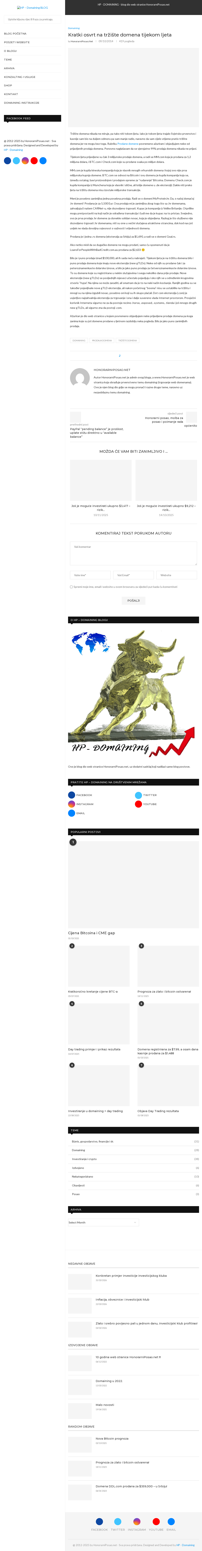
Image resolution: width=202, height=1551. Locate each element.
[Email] (43, 160)
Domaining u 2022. (109, 1381)
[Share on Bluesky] (142, 355)
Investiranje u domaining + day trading (95, 1111)
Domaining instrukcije (21, 102)
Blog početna (15, 33)
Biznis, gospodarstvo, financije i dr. (135, 1141)
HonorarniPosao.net (82, 41)
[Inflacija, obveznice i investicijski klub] (80, 1306)
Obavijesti (135, 1185)
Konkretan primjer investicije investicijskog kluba (131, 1276)
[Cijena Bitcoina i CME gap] (133, 885)
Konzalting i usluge (19, 76)
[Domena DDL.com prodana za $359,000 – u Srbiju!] (80, 1492)
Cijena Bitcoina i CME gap (91, 933)
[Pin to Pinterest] (134, 355)
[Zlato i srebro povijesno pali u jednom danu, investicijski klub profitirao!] (80, 1329)
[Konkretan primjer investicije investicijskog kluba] (80, 1282)
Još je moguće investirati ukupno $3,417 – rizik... (100, 508)
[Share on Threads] (138, 355)
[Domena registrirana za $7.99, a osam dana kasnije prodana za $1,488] (168, 1023)
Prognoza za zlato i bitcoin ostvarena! (164, 991)
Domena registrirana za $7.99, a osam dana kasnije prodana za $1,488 (167, 1051)
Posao (135, 1194)
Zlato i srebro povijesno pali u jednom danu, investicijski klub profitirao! (146, 1323)
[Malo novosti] (80, 1411)
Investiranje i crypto (135, 1159)
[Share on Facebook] (127, 355)
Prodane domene (127, 143)
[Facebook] (7, 160)
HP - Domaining (13, 149)
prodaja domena (102, 340)
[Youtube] (34, 160)
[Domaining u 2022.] (80, 1387)
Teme (8, 59)
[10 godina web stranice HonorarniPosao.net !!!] (80, 1363)
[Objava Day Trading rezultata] (168, 1085)
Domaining (135, 1150)
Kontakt (11, 94)
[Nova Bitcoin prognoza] (80, 1445)
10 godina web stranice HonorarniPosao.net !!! (128, 1357)
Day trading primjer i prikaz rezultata (94, 1049)
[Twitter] (16, 160)
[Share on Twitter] (131, 355)
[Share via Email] (146, 355)
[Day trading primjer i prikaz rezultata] (99, 1023)
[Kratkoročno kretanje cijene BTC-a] (99, 966)
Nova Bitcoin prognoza (112, 1438)
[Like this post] (123, 355)
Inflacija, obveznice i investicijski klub (122, 1299)
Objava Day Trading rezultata (158, 1111)
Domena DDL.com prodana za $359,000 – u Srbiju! (131, 1486)
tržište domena (127, 340)
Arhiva (9, 68)
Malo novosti (105, 1405)
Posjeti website (17, 42)
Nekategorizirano (135, 1176)
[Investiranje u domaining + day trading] (99, 1085)
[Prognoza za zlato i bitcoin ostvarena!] (168, 966)
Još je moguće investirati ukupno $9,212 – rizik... (166, 508)
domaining (79, 340)
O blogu (10, 50)
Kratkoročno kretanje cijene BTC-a (93, 991)
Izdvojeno (135, 1167)
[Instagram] (25, 160)
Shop (8, 85)
